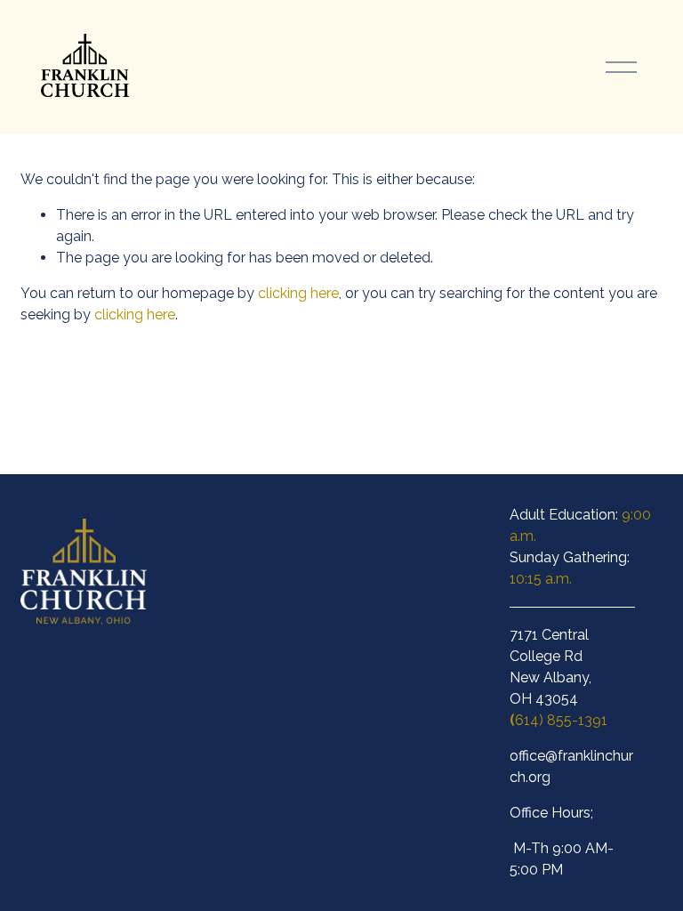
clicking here (298, 293)
